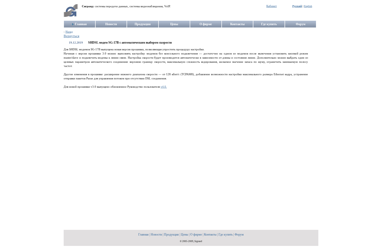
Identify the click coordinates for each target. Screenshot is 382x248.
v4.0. (164, 86)
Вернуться (71, 36)
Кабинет (271, 6)
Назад (69, 31)
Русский (297, 6)
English (308, 6)
